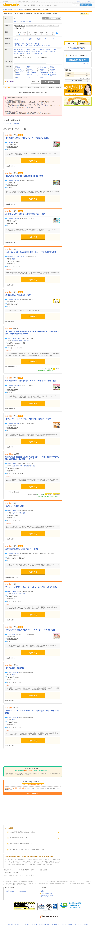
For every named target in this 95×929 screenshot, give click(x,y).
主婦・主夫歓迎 (20, 71)
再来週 (16, 39)
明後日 (30, 38)
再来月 (38, 39)
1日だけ (17, 44)
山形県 (27, 875)
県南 (13, 259)
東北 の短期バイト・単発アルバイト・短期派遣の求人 (15, 881)
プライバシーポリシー (46, 893)
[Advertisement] (32, 758)
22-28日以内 (32, 45)
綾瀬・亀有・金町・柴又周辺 (20, 466)
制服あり (52, 71)
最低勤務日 (43, 87)
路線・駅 (51, 18)
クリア (59, 49)
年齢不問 (41, 71)
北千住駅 (32, 466)
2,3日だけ (26, 44)
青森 (15, 21)
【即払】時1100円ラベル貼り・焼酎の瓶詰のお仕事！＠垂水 (28, 419)
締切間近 (29, 66)
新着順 (14, 87)
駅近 (51, 75)
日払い (40, 66)
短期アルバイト (84, 883)
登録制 (51, 66)
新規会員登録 (74, 48)
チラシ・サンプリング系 (38, 49)
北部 (13, 674)
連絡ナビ (26, 5)
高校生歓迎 (30, 71)
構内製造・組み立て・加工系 (15, 256)
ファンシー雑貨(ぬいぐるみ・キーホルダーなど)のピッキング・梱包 (31, 587)
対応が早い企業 (42, 67)
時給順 (21, 87)
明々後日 (39, 38)
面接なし (18, 67)
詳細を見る (33, 161)
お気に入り (48, 5)
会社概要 (8, 890)
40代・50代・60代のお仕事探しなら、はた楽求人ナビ (45, 924)
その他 (11, 142)
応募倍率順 (58, 87)
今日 (15, 38)
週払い (17, 77)
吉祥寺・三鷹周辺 (17, 340)
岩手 (18, 21)
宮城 (21, 21)
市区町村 (58, 18)
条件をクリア (35, 81)
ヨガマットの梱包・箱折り (15, 506)
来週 (52, 38)
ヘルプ (43, 890)
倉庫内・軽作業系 (19, 49)
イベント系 (28, 49)
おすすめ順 (7, 87)
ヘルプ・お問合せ (88, 1)
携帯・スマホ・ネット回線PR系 (46, 51)
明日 (23, 38)
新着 (17, 66)
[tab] (71, 43)
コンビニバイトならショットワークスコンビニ (18, 924)
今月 (23, 39)
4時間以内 (29, 69)
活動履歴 (33, 5)
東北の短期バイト (7, 123)
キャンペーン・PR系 (31, 51)
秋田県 (21, 875)
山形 (27, 21)
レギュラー (55, 5)
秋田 (24, 21)
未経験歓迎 (52, 69)
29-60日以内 (39, 45)
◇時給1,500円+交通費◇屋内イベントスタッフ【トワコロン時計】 (30, 630)
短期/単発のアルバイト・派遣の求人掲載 (16, 891)
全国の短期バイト (18, 123)
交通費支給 (41, 69)
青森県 (4, 875)
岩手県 (10, 875)
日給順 (29, 87)
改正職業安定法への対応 (47, 895)
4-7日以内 (35, 44)
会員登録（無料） (86, 5)
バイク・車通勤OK (43, 72)
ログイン (76, 5)
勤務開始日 (36, 87)
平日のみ (52, 67)
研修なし (29, 67)
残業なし (18, 74)
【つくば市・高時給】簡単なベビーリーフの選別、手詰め (27, 138)
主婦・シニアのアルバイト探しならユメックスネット (74, 924)
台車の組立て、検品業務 (14, 668)
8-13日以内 (17, 45)
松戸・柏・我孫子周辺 (18, 513)
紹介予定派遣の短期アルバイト (59, 883)
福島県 (32, 875)
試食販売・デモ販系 (51, 49)
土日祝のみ (18, 69)
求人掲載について (79, 1)
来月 (30, 39)
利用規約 (43, 891)
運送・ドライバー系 (13, 338)
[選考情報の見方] (77, 80)
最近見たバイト (84, 43)
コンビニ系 (29, 53)
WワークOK (53, 72)
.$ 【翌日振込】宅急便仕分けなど (18, 295)
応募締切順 (51, 87)
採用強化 (41, 77)
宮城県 (16, 875)
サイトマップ (44, 896)
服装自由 (18, 72)
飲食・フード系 (38, 53)
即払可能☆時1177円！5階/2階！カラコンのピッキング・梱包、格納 (30, 381)
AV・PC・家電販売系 (20, 53)
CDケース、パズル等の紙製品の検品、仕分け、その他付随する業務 (30, 252)
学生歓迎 (29, 77)
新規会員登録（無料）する (78, 60)
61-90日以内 (47, 45)
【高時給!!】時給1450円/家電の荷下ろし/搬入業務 (24, 176)
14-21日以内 (24, 45)
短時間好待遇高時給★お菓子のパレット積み (22, 549)
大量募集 (29, 74)
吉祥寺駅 (26, 340)
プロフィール (40, 5)
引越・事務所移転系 (19, 51)
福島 (30, 21)
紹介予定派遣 (53, 74)
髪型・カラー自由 (31, 72)
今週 (45, 38)
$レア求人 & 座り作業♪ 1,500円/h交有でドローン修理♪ (25, 214)
